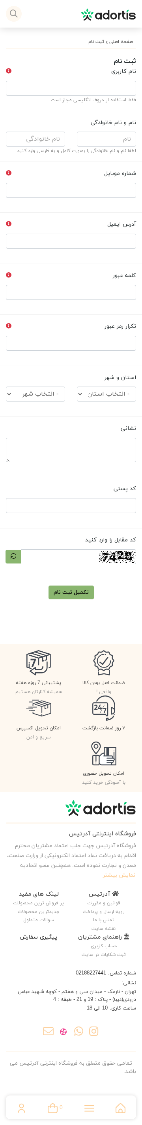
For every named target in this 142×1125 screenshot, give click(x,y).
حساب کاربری (104, 946)
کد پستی (125, 489)
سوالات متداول (38, 920)
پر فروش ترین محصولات (38, 903)
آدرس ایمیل (121, 224)
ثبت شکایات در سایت (104, 955)
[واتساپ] (78, 1032)
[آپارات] (63, 1032)
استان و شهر (120, 378)
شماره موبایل (120, 173)
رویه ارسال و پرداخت (103, 912)
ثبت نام (96, 42)
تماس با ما (103, 920)
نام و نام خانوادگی (113, 123)
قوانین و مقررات (103, 903)
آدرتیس (100, 894)
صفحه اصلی (121, 42)
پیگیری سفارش (38, 937)
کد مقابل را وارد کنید (110, 540)
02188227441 (91, 973)
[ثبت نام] (71, 812)
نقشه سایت (104, 929)
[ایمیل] (48, 1032)
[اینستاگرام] (93, 1032)
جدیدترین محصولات (39, 912)
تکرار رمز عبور (120, 326)
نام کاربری (123, 71)
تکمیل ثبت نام (71, 592)
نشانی (128, 428)
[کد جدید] (13, 556)
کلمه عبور (124, 275)
